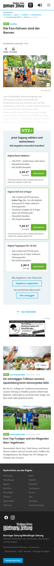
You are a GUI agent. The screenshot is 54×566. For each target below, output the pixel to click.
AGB (20, 551)
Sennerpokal (36, 15)
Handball (33, 484)
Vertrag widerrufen (13, 560)
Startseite (7, 15)
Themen (7, 496)
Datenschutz (10, 551)
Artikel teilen (6, 49)
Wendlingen (9, 479)
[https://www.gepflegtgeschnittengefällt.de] (27, 328)
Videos (26, 17)
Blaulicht (7, 488)
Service (32, 492)
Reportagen (8, 500)
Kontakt (27, 551)
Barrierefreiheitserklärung (15, 547)
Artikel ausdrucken (13, 49)
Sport (16, 15)
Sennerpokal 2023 (13, 17)
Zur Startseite (28, 311)
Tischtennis (34, 488)
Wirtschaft (8, 492)
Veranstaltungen (36, 505)
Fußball (25, 15)
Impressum (34, 547)
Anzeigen (33, 500)
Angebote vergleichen (27, 283)
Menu (49, 5)
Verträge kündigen (41, 551)
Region (6, 484)
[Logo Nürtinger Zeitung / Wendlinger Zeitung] (13, 5)
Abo (30, 496)
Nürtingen (8, 475)
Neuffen (13, 24)
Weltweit (7, 505)
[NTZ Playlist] (40, 5)
